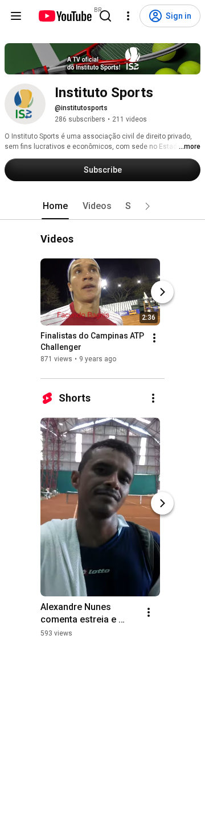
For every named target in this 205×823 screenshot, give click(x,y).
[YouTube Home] (65, 16)
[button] (147, 206)
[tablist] (102, 206)
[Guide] (16, 16)
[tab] (55, 206)
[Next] (162, 292)
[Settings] (128, 16)
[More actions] (154, 338)
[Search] (105, 16)
